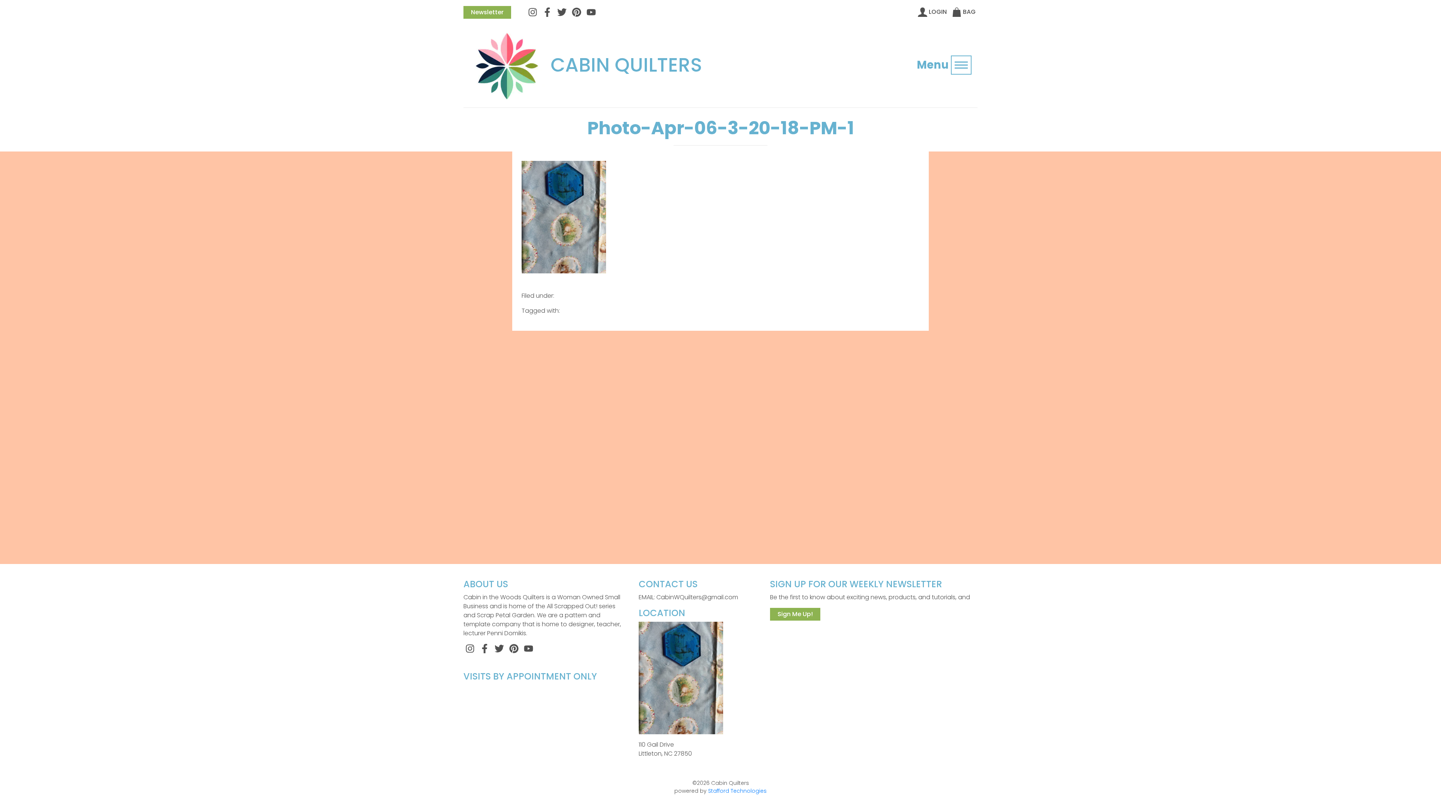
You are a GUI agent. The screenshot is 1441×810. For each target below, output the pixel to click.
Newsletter (487, 12)
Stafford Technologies (737, 791)
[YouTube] (591, 12)
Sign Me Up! (795, 614)
